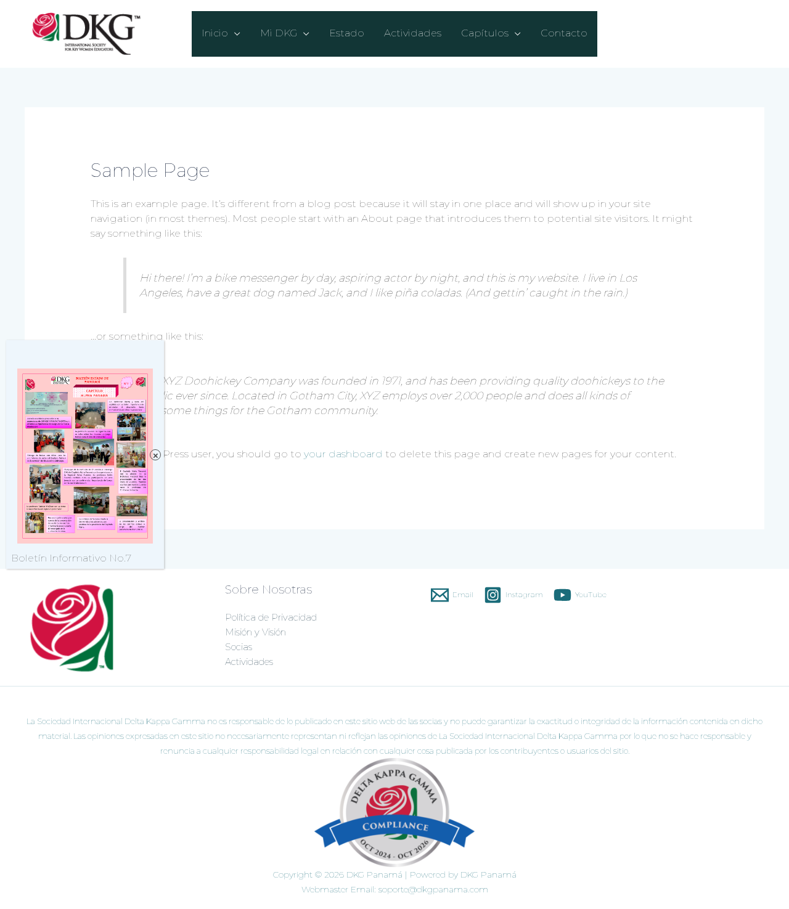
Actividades (412, 33)
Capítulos (485, 33)
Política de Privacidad (271, 617)
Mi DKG (278, 33)
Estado (346, 33)
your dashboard (343, 454)
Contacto (564, 33)
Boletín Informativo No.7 (71, 558)
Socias (238, 647)
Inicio (215, 33)
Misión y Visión (255, 632)
